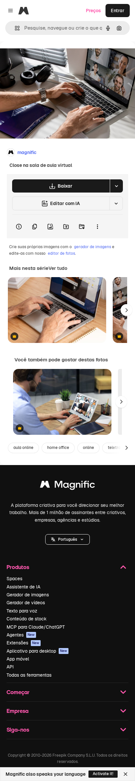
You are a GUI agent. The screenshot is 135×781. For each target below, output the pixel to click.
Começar (18, 692)
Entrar (118, 10)
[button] (67, 539)
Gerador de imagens (28, 595)
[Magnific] (67, 486)
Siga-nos (18, 729)
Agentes (21, 635)
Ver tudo (57, 268)
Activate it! (103, 773)
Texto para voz (22, 611)
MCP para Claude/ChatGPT (36, 627)
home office (58, 447)
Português (67, 539)
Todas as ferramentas (29, 675)
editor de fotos (61, 253)
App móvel (18, 659)
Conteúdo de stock (27, 619)
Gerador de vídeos (26, 603)
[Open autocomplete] (15, 28)
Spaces (14, 579)
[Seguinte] (126, 310)
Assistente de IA (23, 587)
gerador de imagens (92, 246)
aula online (23, 447)
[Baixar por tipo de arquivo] (116, 186)
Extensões (23, 643)
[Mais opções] (97, 226)
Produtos (18, 566)
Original (42, 56)
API (10, 667)
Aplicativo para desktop (37, 651)
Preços (93, 10)
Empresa (18, 710)
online (88, 447)
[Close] (125, 774)
